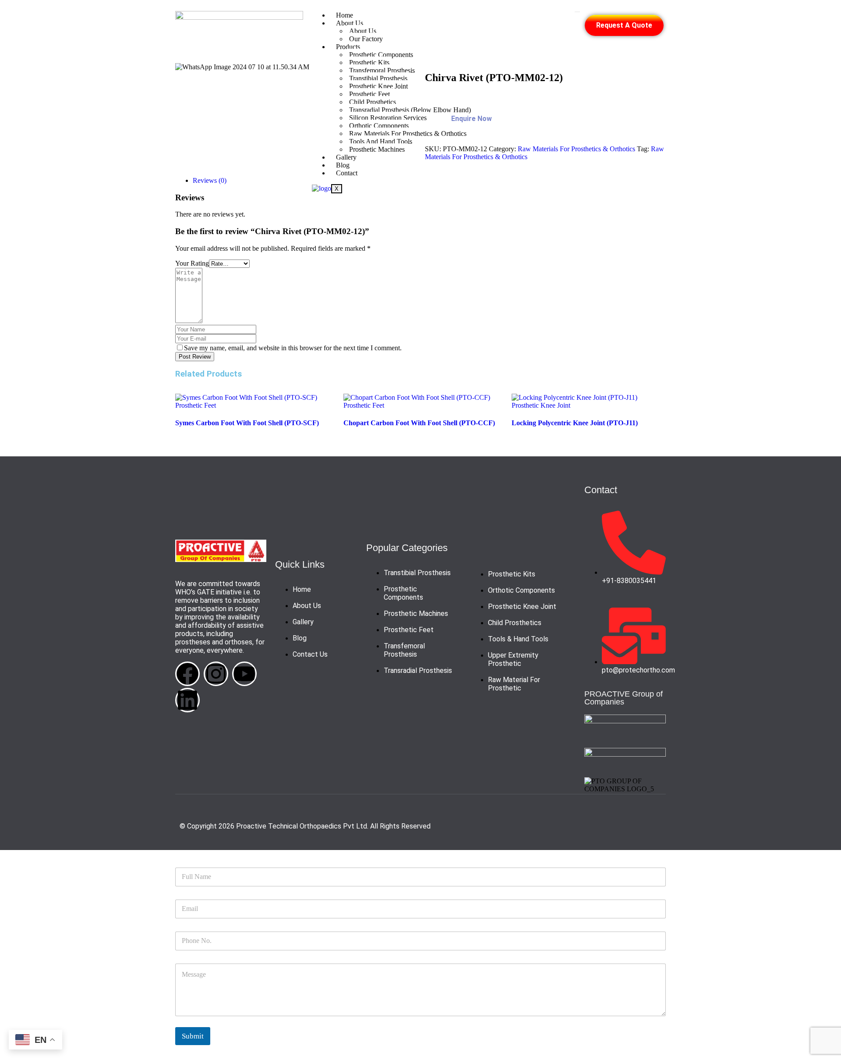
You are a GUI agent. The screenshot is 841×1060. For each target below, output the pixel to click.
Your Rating (192, 263)
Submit (193, 1036)
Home (344, 15)
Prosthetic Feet (195, 405)
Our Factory (366, 39)
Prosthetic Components (381, 54)
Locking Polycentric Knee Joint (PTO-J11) (575, 423)
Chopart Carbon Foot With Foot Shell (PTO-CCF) (419, 423)
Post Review (195, 356)
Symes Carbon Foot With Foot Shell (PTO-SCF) (247, 423)
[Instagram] (216, 674)
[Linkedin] (187, 700)
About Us (349, 23)
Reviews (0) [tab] (209, 180)
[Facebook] (187, 674)
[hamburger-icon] (577, 11)
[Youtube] (244, 674)
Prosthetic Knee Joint (541, 405)
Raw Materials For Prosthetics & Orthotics (576, 149)
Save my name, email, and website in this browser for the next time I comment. (293, 348)
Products (348, 46)
